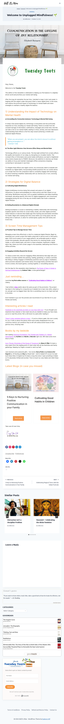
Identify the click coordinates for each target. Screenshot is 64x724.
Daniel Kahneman (7, 633)
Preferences (19, 453)
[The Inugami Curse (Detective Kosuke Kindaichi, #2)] (59, 621)
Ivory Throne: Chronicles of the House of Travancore (22, 343)
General (32, 11)
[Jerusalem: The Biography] (59, 627)
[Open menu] (59, 3)
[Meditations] (59, 639)
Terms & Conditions (13, 710)
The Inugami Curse (9, 619)
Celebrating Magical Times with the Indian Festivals (47, 482)
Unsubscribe (9, 453)
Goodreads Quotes (57, 602)
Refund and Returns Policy (40, 710)
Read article (18, 418)
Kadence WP (46, 719)
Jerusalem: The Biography (11, 626)
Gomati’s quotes (10, 590)
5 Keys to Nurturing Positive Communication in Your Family (14, 482)
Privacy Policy (25, 710)
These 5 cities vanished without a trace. (17, 318)
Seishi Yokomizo (7, 621)
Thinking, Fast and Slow (10, 632)
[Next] (56, 516)
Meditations (7, 638)
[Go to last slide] (7, 516)
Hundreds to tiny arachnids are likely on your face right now (24, 310)
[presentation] (17, 507)
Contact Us (53, 710)
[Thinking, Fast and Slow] (59, 633)
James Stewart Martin (8, 648)
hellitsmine (27, 19)
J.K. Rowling (16, 598)
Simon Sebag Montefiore (9, 627)
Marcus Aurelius (7, 640)
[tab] (28, 534)
